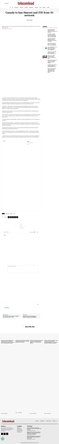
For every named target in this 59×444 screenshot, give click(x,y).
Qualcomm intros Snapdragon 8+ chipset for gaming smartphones (29, 317)
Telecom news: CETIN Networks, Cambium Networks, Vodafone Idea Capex (52, 57)
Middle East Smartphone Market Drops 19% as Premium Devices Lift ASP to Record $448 (52, 40)
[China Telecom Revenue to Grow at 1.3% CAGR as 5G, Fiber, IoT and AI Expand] (45, 44)
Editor (28, 141)
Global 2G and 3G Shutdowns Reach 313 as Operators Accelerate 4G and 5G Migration (52, 61)
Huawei (11, 213)
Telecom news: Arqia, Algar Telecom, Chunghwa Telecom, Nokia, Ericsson (52, 52)
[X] (28, 144)
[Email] (17, 217)
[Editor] (14, 175)
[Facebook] (27, 144)
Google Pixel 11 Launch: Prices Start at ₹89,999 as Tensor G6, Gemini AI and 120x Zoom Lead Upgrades (52, 35)
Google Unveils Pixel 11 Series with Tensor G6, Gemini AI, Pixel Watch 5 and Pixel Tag (52, 31)
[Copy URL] (9, 217)
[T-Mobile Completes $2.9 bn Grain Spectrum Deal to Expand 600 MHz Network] (45, 65)
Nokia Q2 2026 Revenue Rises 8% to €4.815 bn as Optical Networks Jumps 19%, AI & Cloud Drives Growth (36, 342)
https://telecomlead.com (30, 142)
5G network (7, 213)
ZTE (14, 213)
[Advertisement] (50, 80)
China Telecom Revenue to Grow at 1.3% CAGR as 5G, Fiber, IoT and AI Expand (52, 44)
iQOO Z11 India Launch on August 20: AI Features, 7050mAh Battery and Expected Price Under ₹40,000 (52, 70)
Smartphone (29, 430)
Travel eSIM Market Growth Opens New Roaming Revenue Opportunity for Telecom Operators (52, 48)
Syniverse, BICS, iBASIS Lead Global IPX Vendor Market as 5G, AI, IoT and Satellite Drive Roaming (22, 341)
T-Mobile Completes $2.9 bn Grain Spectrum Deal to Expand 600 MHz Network (52, 65)
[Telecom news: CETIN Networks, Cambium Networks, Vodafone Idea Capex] (45, 56)
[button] (7, 3)
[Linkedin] (11, 217)
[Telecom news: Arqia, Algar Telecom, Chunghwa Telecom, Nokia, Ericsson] (45, 52)
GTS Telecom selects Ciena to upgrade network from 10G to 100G (11, 317)
